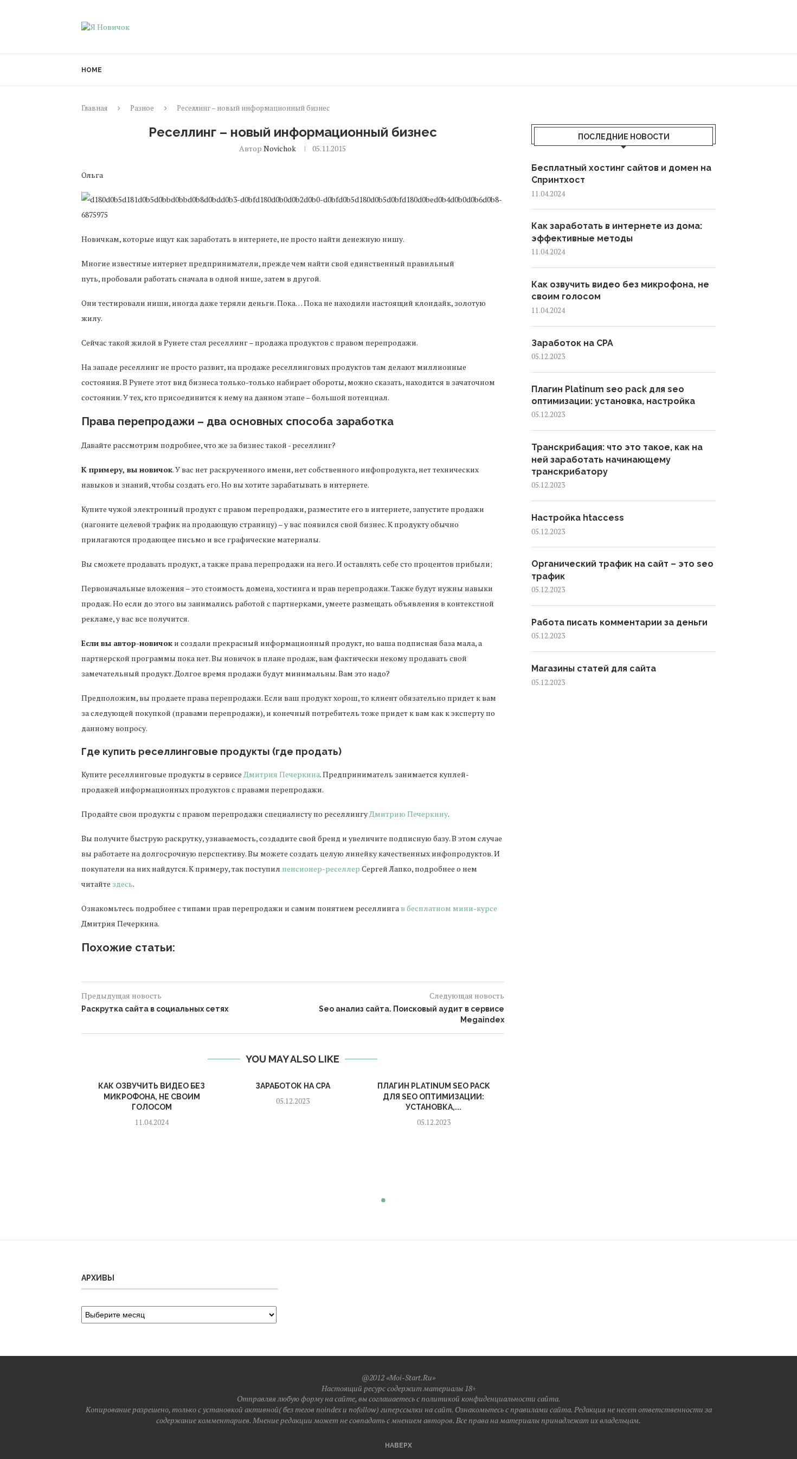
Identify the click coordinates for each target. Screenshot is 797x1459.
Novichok (279, 148)
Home (91, 70)
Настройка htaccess (577, 518)
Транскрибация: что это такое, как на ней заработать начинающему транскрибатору (617, 459)
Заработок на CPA (292, 1086)
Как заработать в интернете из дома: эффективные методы (616, 232)
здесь (122, 884)
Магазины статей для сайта (593, 668)
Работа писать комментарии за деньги (619, 622)
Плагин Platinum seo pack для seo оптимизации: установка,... (433, 1096)
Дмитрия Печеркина (281, 774)
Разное (142, 108)
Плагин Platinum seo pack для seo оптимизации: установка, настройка (613, 395)
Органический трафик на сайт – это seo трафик (622, 570)
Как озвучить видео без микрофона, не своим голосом (151, 1096)
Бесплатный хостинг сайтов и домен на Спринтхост (621, 174)
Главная (94, 108)
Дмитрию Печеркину (408, 814)
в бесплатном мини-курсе (449, 908)
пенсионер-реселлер (321, 868)
